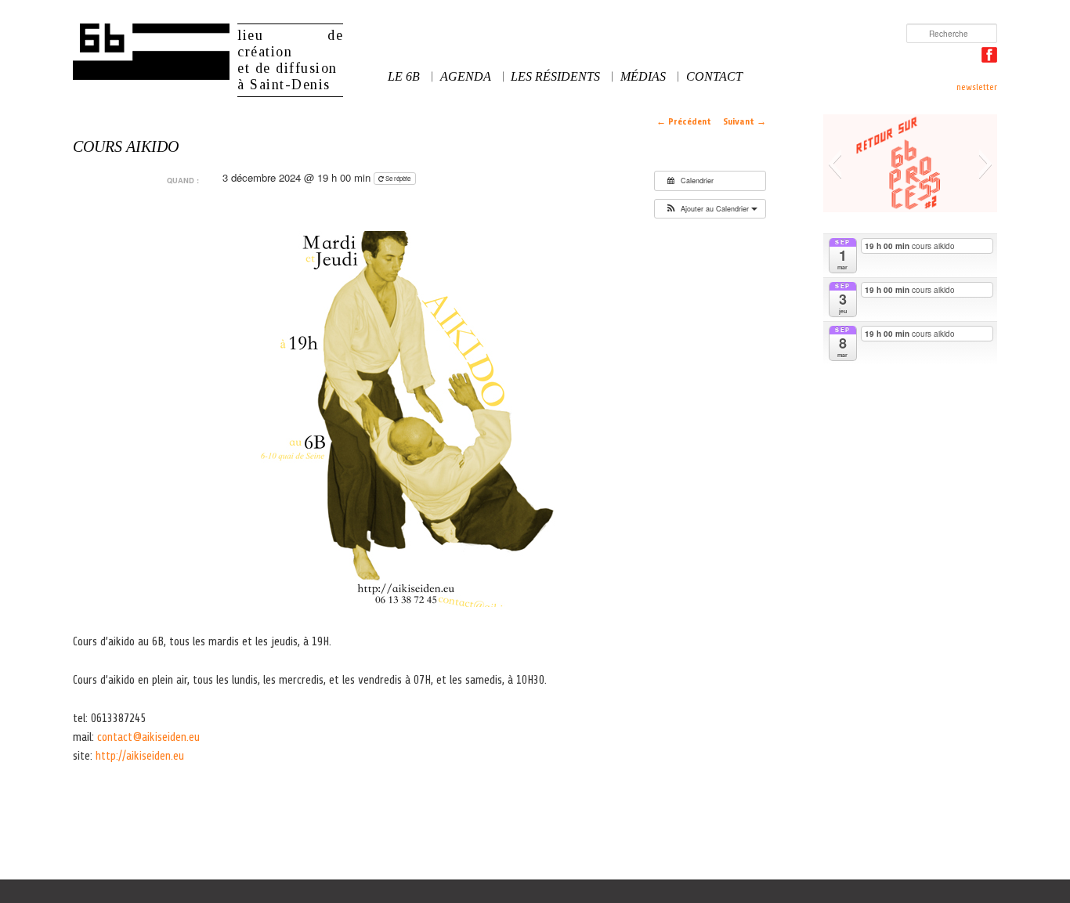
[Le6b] (151, 51)
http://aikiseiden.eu (140, 756)
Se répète (398, 178)
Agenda (465, 76)
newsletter (976, 86)
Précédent (683, 121)
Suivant (744, 121)
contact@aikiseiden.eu (148, 737)
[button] (710, 209)
